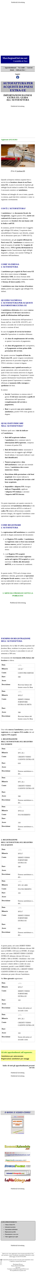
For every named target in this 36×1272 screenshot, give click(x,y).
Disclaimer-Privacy (18, 1264)
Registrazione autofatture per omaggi (15, 1059)
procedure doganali (21, 360)
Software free (20, 70)
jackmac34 (20, 171)
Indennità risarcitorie (10, 1227)
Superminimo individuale (11, 1229)
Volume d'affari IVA (10, 1224)
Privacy (1, 1262)
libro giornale (20, 961)
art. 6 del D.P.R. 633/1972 (18, 322)
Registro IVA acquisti (17, 554)
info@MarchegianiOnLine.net (21, 1269)
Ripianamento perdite (10, 1232)
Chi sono (18, 1267)
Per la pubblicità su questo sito (18, 1270)
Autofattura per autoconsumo (12, 1056)
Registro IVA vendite (15, 539)
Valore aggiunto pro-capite (11, 1236)
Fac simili (21, 67)
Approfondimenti (10, 67)
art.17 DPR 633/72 (24, 235)
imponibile (16, 489)
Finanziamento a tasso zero (11, 1234)
